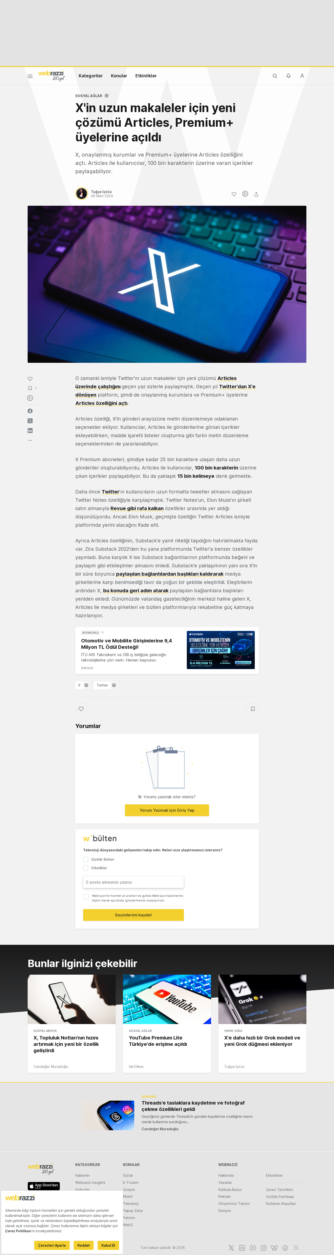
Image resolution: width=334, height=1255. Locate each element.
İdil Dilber (136, 1066)
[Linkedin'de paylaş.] (30, 430)
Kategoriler (91, 75)
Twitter (110, 492)
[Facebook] (285, 1247)
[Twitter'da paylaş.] (30, 420)
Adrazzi (87, 668)
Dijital (128, 1175)
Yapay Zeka (233, 1031)
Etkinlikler (146, 75)
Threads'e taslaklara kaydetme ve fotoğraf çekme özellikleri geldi (193, 1106)
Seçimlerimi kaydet (133, 915)
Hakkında (226, 1175)
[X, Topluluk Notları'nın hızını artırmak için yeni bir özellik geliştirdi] (72, 999)
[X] (231, 1247)
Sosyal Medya (45, 1031)
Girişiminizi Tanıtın (234, 1203)
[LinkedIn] (242, 1247)
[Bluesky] (274, 1247)
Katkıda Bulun (230, 1189)
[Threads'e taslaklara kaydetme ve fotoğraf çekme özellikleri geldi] (107, 1115)
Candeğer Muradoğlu (50, 1066)
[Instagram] (263, 1247)
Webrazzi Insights (90, 1182)
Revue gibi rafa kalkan (137, 508)
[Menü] (30, 77)
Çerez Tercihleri (279, 1189)
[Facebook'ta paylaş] (30, 411)
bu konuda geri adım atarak (135, 590)
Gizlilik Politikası (280, 1197)
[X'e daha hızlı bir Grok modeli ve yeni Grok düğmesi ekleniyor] (262, 999)
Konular (119, 75)
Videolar (82, 1189)
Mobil (128, 1196)
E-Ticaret (131, 1182)
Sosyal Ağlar (88, 96)
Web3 (128, 1225)
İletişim (224, 1211)
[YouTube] (252, 1247)
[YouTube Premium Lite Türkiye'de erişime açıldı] (167, 999)
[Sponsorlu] (221, 650)
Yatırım (129, 1218)
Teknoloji (131, 1203)
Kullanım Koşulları (281, 1203)
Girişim (129, 1189)
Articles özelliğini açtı (101, 403)
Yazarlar (225, 1182)
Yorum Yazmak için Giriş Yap (167, 810)
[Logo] (51, 75)
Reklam (224, 1196)
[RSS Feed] (295, 1247)
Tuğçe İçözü (234, 1066)
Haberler (82, 1175)
